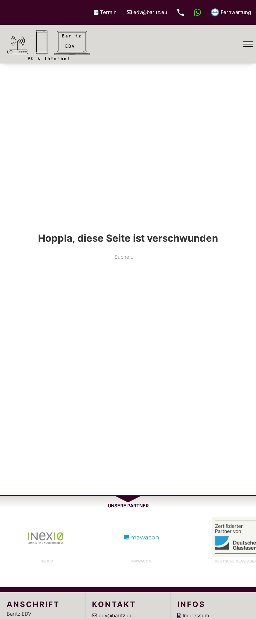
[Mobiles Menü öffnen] (248, 44)
